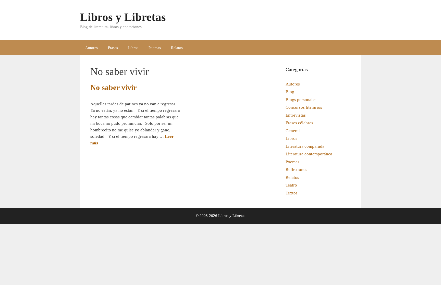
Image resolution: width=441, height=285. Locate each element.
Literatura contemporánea (309, 154)
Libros (133, 48)
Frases (113, 48)
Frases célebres (299, 122)
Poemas (155, 48)
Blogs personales (301, 99)
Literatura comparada (305, 146)
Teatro (291, 185)
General (293, 130)
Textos (292, 193)
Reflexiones (296, 169)
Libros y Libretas (123, 17)
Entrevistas (296, 115)
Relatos (177, 48)
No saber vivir (113, 87)
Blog (290, 91)
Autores (91, 48)
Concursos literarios (304, 107)
